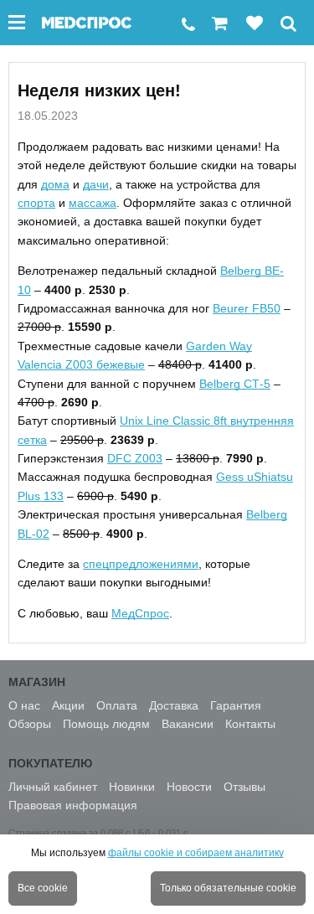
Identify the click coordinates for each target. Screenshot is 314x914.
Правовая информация (72, 805)
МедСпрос (140, 613)
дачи (96, 184)
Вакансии (188, 724)
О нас (24, 705)
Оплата (116, 705)
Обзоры (29, 724)
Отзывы (244, 786)
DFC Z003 (134, 458)
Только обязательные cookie (228, 888)
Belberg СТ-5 (234, 383)
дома (55, 184)
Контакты (250, 724)
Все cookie (43, 888)
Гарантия (235, 705)
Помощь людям (106, 724)
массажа (92, 202)
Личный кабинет (52, 786)
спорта (36, 202)
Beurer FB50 (247, 308)
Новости (189, 786)
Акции (68, 705)
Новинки (132, 786)
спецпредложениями (140, 564)
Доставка (173, 705)
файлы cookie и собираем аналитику (196, 853)
